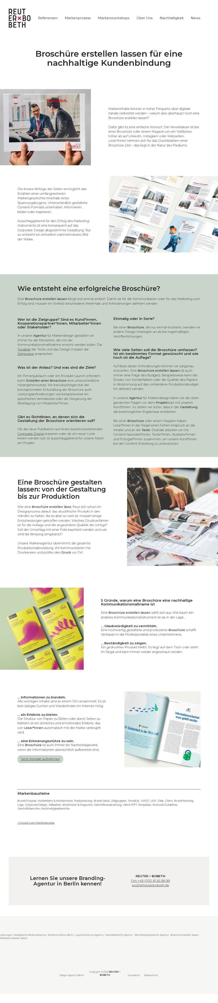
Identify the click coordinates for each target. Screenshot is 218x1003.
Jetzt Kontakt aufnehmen (40, 759)
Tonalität (23, 349)
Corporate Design (30, 434)
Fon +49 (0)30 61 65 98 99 (150, 881)
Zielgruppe (25, 354)
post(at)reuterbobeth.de (150, 885)
